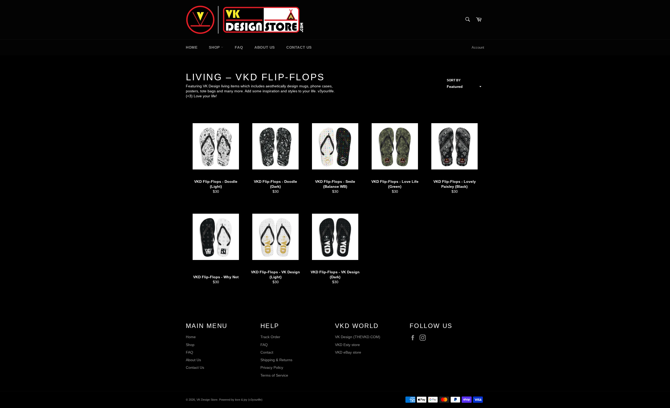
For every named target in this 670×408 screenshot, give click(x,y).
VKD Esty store (347, 345)
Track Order (270, 337)
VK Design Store (207, 399)
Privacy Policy (271, 367)
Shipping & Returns (276, 360)
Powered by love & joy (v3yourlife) (241, 399)
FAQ (239, 47)
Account (478, 47)
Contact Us (299, 47)
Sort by (454, 80)
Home (191, 47)
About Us (264, 47)
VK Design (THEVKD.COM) (357, 337)
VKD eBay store (348, 352)
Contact (266, 352)
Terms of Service (274, 375)
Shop (215, 47)
